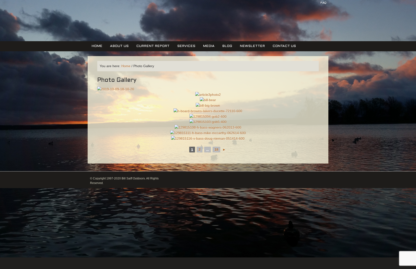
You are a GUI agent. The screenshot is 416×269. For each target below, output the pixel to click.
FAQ (323, 2)
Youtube (325, 14)
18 (216, 149)
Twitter (308, 14)
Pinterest (316, 14)
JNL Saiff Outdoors (117, 24)
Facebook (299, 14)
